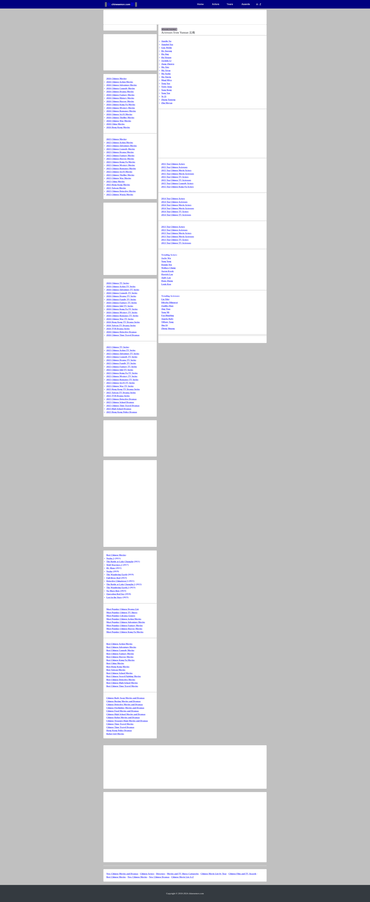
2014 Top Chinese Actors (173, 198)
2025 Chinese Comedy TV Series (121, 357)
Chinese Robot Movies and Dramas (123, 717)
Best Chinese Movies (116, 555)
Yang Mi (165, 312)
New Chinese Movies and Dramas (122, 874)
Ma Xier (165, 67)
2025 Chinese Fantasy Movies (120, 155)
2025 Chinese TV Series (117, 347)
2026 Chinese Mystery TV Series (121, 312)
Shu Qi (164, 325)
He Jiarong (166, 51)
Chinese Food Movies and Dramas (122, 711)
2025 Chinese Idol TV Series (119, 370)
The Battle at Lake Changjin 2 (120, 584)
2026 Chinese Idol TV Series (119, 306)
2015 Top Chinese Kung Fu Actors (177, 187)
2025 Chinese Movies (116, 139)
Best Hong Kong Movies (117, 666)
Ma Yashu (166, 73)
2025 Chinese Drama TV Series (121, 360)
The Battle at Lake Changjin (119, 561)
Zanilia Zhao (167, 306)
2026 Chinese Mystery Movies (120, 108)
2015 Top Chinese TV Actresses (176, 180)
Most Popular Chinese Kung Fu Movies (124, 632)
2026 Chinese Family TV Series (121, 299)
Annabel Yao (167, 44)
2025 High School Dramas (118, 409)
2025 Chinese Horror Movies (120, 159)
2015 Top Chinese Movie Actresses (177, 174)
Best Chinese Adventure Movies (121, 647)
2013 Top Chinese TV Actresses (176, 243)
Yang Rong (166, 90)
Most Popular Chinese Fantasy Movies (124, 625)
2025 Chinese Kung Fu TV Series (122, 373)
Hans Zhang (167, 281)
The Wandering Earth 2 (117, 587)
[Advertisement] (173, 17)
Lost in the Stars (114, 597)
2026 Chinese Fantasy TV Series (121, 302)
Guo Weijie (166, 47)
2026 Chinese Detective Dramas (121, 332)
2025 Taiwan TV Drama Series (121, 392)
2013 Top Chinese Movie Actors (176, 233)
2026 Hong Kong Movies (118, 127)
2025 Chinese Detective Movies (121, 191)
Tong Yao (165, 83)
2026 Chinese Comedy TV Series (121, 293)
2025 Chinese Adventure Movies (121, 146)
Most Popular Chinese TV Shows (121, 612)
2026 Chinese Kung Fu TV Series (122, 309)
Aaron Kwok (167, 271)
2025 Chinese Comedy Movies (120, 149)
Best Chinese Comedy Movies (120, 650)
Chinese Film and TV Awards (242, 874)
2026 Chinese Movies (116, 78)
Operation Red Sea (115, 594)
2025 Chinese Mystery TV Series (121, 376)
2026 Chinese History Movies (120, 98)
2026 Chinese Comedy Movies (120, 88)
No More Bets (113, 591)
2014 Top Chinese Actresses (174, 202)
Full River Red (113, 578)
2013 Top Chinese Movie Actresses (177, 236)
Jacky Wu (166, 258)
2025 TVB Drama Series (118, 396)
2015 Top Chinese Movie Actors (176, 170)
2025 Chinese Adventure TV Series (122, 353)
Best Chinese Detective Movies (120, 679)
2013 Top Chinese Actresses (174, 230)
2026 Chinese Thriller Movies (120, 117)
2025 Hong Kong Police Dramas (121, 412)
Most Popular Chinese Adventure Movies (125, 622)
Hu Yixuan (166, 57)
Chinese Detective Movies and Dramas (124, 704)
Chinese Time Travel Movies (119, 724)
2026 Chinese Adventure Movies (121, 85)
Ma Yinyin (166, 77)
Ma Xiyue (166, 70)
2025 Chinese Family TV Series (121, 363)
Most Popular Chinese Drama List (122, 609)
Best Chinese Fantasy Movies (120, 653)
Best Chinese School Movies (119, 673)
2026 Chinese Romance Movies (121, 111)
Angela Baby (167, 319)
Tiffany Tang (167, 322)
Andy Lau (166, 278)
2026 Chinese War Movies (118, 121)
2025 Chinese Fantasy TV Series (121, 366)
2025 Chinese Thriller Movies (120, 175)
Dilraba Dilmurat (169, 302)
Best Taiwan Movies (115, 670)
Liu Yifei (165, 299)
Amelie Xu (166, 41)
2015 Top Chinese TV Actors (174, 177)
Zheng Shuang (168, 328)
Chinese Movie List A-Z (182, 877)
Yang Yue (165, 93)
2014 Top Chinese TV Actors (174, 211)
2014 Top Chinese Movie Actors (176, 205)
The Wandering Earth (116, 574)
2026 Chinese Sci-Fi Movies (119, 114)
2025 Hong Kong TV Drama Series (123, 389)
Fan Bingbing (167, 315)
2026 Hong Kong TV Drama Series (123, 322)
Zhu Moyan (166, 103)
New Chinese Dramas (159, 877)
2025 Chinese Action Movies (119, 142)
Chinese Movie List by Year (214, 874)
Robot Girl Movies (115, 734)
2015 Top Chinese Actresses (174, 167)
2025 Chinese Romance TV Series (122, 379)
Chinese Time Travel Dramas (120, 727)
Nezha (109, 571)
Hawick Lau (167, 274)
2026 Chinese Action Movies (119, 82)
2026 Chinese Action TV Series (120, 286)
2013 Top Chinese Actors (173, 227)
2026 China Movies (115, 124)
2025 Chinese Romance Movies (121, 168)
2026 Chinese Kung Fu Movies (120, 104)
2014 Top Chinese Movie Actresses (177, 208)
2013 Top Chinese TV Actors (174, 240)
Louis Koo (166, 284)
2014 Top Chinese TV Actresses (176, 215)
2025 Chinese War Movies (118, 178)
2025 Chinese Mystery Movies (120, 165)
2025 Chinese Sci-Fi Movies (119, 172)
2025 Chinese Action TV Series (120, 350)
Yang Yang (166, 261)
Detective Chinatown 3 (117, 581)
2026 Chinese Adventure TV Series (122, 289)
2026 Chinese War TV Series (120, 319)
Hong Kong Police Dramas (119, 730)
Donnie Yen (166, 265)
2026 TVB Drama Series (118, 328)
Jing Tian (165, 309)
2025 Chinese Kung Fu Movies (120, 162)
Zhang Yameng (168, 99)
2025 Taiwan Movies (116, 188)
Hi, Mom (110, 568)
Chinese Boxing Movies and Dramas (123, 701)
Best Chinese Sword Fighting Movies (123, 676)
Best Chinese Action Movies (119, 644)
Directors (160, 874)
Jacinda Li (166, 60)
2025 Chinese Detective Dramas (121, 399)
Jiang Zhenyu (167, 64)
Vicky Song (166, 86)
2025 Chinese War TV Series (120, 386)
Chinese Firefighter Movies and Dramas (125, 708)
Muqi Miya (166, 80)
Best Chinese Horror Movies (119, 657)
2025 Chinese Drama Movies (120, 152)
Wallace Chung (168, 268)
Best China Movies (115, 663)
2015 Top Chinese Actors (173, 164)
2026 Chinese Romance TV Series (122, 315)
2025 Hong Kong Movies (118, 185)
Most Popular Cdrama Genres (120, 616)
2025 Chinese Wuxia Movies (119, 194)
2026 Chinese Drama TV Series (121, 296)
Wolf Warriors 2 (114, 565)
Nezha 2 (110, 558)
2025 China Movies (115, 181)
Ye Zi (163, 96)
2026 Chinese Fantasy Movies (120, 95)
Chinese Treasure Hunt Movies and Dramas (127, 721)
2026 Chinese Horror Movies (120, 101)
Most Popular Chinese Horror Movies (124, 629)
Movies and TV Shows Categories (183, 874)
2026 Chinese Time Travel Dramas (122, 335)
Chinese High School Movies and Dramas (125, 714)
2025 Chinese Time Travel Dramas (122, 405)
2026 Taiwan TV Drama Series (121, 325)
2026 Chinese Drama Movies (120, 91)
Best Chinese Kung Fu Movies (120, 660)
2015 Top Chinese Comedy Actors (177, 183)
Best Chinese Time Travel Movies (122, 686)
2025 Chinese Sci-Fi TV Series (120, 383)
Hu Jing (165, 54)
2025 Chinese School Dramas (120, 402)
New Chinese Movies (137, 877)
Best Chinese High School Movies (122, 683)
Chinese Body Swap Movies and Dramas (125, 698)
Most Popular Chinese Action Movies (123, 619)
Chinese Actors (147, 874)
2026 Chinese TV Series (117, 283)
